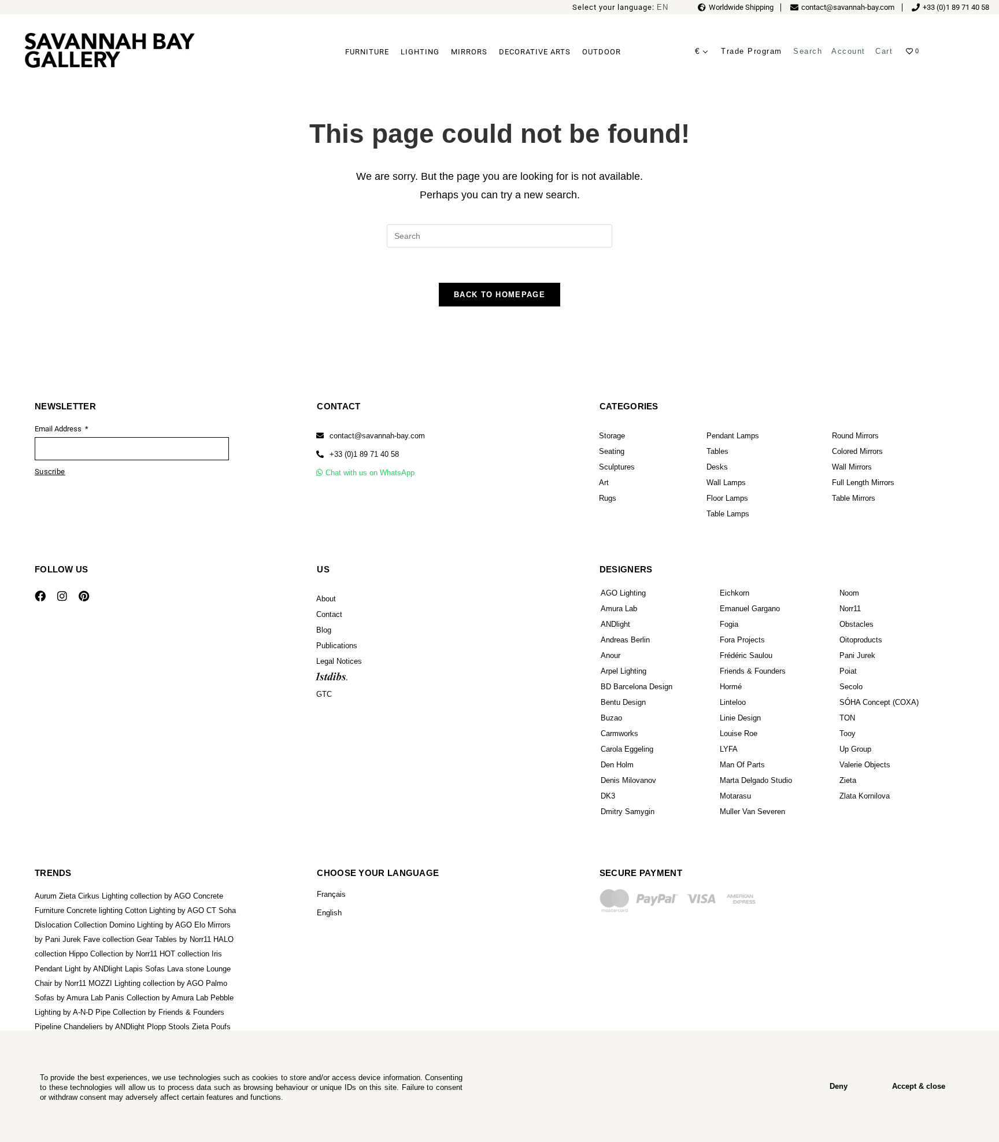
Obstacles (856, 624)
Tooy (847, 733)
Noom (849, 593)
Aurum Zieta (55, 896)
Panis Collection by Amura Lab (156, 997)
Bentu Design (623, 702)
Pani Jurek (857, 655)
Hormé (731, 686)
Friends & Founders (753, 671)
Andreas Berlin (625, 639)
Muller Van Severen (752, 811)
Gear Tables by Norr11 (173, 939)
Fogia (729, 624)
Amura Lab (619, 608)
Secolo (851, 686)
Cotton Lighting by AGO (164, 910)
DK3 (608, 796)
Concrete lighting (94, 910)
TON (847, 718)
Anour (610, 655)
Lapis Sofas (145, 968)
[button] (357, 454)
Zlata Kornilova (864, 796)
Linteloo (733, 702)
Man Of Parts (742, 764)
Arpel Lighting (623, 671)
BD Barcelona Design (636, 686)
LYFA (729, 749)
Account (848, 51)
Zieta (847, 780)
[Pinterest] (84, 596)
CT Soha (221, 910)
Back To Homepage (499, 294)
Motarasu (735, 796)
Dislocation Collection (71, 925)
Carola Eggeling (627, 749)
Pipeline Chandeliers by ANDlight (90, 1026)
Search (807, 51)
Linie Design (740, 718)
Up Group (855, 749)
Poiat (848, 671)
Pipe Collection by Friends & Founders (159, 1012)
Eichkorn (734, 593)
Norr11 (850, 608)
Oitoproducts (860, 639)
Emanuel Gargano (750, 608)
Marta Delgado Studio (756, 780)
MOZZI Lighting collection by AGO (146, 983)
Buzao (611, 718)
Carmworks (619, 733)
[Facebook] (40, 596)
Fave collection (108, 939)
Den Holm (617, 764)
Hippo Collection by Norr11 (113, 953)
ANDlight (615, 624)
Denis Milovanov (628, 780)
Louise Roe (738, 733)
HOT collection (184, 953)
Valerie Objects (864, 764)
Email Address (59, 428)
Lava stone (185, 968)
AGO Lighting (623, 593)
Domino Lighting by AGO (150, 925)
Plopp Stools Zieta (178, 1026)
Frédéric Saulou (746, 655)
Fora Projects (742, 639)
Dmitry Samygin (627, 811)
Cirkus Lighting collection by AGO (134, 896)
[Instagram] (62, 596)
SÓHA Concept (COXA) (879, 702)
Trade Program (751, 51)
